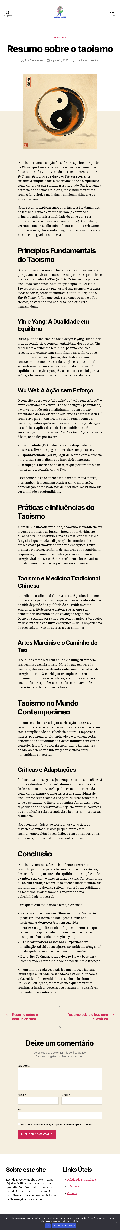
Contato (72, 1193)
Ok (48, 1225)
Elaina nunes (36, 60)
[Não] (116, 1222)
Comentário (25, 1066)
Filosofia (60, 37)
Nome (22, 1095)
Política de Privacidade (81, 1179)
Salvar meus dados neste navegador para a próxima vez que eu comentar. (56, 1124)
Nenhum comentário (87, 60)
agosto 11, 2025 (59, 60)
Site (20, 1109)
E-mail (65, 1095)
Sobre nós (73, 1186)
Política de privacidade (64, 1225)
